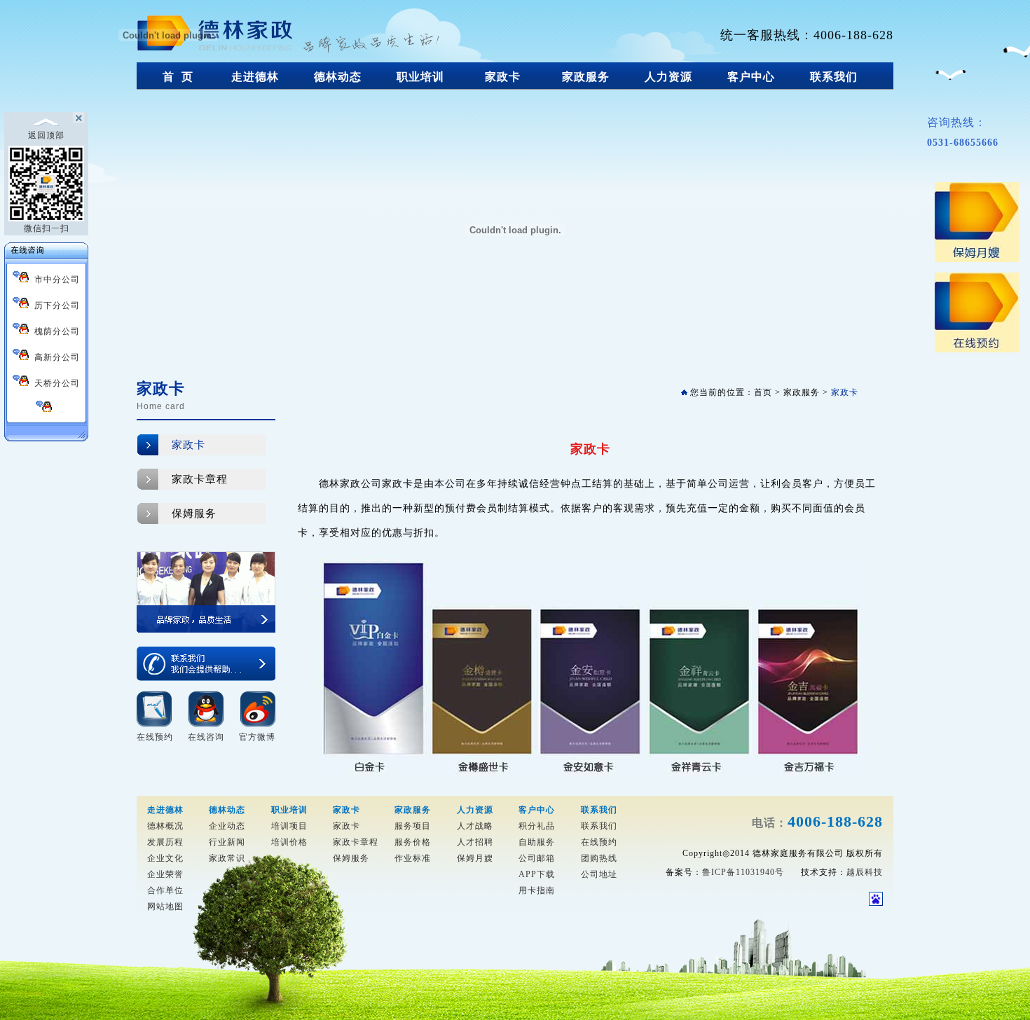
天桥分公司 (54, 383)
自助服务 (537, 842)
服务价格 (412, 842)
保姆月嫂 (475, 858)
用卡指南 (537, 890)
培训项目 (289, 826)
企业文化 (165, 858)
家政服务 (586, 77)
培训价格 (289, 842)
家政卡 (503, 77)
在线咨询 (206, 737)
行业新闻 (227, 842)
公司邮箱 (537, 858)
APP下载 (537, 874)
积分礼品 (537, 826)
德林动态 (338, 77)
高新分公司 (54, 357)
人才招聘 (475, 842)
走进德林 (255, 77)
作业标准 (412, 858)
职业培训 (420, 77)
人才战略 (475, 826)
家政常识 (227, 858)
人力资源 (668, 77)
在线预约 (155, 737)
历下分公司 (54, 305)
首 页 (178, 77)
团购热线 (599, 858)
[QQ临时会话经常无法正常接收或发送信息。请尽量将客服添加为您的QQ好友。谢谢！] (46, 408)
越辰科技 (864, 872)
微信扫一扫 (46, 228)
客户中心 (751, 77)
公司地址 (599, 874)
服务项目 (412, 826)
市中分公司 (54, 279)
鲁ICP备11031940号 (743, 872)
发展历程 (165, 842)
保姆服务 (194, 513)
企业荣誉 (165, 874)
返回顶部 (46, 135)
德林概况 (165, 826)
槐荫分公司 (54, 331)
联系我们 (834, 77)
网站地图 (165, 906)
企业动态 (227, 826)
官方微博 (257, 737)
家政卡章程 (200, 479)
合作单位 (165, 890)
